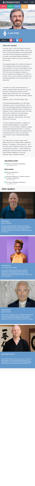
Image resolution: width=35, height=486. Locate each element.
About (3, 6)
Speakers (17, 6)
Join (32, 2)
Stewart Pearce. (6, 310)
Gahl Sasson (5, 221)
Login (26, 2)
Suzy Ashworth (5, 265)
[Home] (11, 2)
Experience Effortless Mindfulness (15, 164)
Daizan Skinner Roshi (7, 354)
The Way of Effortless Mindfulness (16, 182)
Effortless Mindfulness (12, 172)
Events (10, 6)
